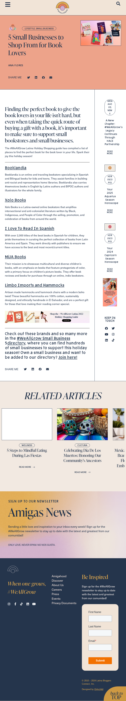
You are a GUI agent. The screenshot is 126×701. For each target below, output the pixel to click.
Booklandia (15, 167)
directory (16, 342)
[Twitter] (113, 328)
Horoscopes (110, 179)
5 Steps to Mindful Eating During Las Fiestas (27, 453)
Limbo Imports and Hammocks (34, 285)
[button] (28, 77)
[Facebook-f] (15, 603)
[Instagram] (113, 334)
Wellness (27, 445)
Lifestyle (30, 28)
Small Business (45, 28)
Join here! (67, 357)
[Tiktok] (113, 340)
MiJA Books (15, 256)
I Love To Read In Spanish (29, 228)
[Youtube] (106, 334)
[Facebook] (106, 328)
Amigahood (110, 104)
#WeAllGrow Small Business (43, 338)
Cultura (82, 445)
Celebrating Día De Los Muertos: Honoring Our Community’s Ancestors (82, 455)
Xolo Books (15, 200)
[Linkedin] (106, 340)
